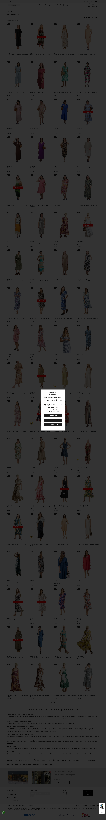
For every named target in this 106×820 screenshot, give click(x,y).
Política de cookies (55, 411)
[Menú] (104, 804)
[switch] (102, 812)
